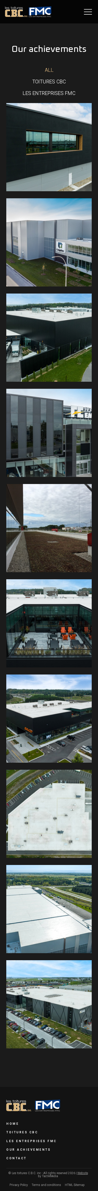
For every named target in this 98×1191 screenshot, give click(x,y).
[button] (88, 12)
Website (82, 1173)
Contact (16, 1158)
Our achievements (28, 1149)
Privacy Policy (19, 1185)
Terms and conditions (46, 1185)
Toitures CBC (22, 1132)
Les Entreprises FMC (31, 1141)
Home (12, 1123)
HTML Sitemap (75, 1185)
